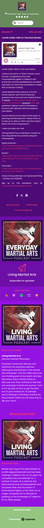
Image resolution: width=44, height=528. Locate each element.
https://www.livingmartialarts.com (17, 186)
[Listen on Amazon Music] (29, 295)
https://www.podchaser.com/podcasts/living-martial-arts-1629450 (21, 170)
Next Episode (12, 204)
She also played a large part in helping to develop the (20, 101)
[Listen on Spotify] (21, 295)
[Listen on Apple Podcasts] (14, 295)
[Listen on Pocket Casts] (37, 295)
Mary (34, 103)
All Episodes (32, 204)
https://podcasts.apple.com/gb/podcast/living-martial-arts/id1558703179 (22, 147)
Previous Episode (23, 210)
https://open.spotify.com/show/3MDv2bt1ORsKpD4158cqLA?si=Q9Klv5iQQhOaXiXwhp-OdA (22, 158)
